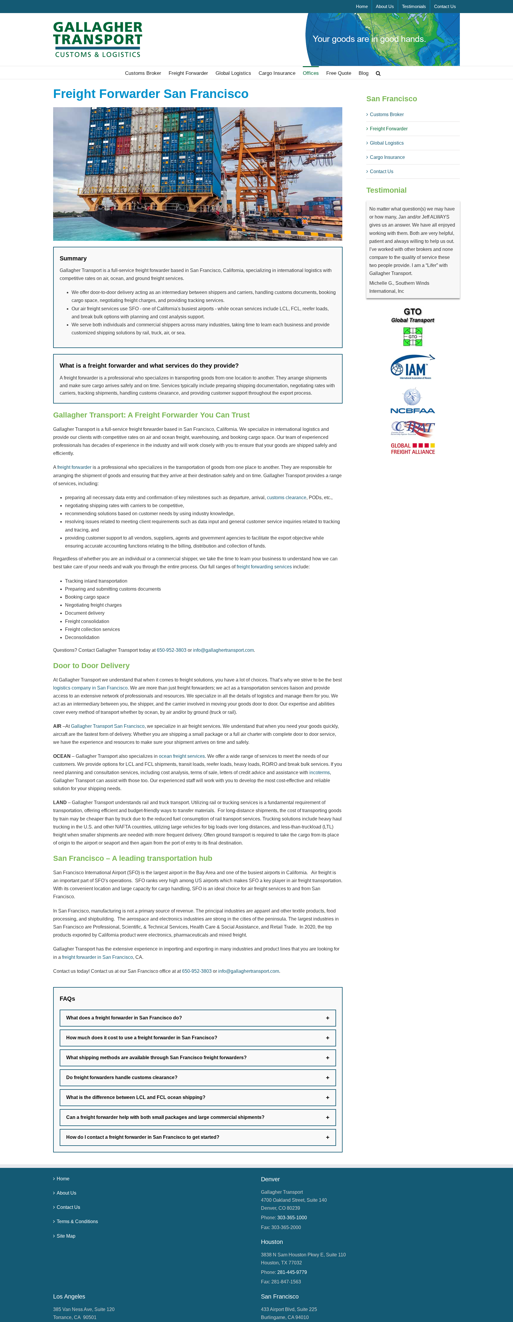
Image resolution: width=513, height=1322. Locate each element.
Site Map (66, 1236)
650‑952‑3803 (171, 650)
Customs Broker (387, 114)
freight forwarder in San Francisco (97, 957)
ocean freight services (182, 756)
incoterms (319, 772)
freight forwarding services (264, 566)
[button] (378, 72)
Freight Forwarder (389, 128)
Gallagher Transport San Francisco (108, 726)
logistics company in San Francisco (90, 687)
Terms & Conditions (77, 1221)
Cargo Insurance (387, 157)
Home (63, 1178)
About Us (66, 1193)
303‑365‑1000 (292, 1217)
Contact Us (381, 171)
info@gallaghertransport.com (223, 650)
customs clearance (286, 497)
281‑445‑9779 (292, 1272)
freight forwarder (74, 467)
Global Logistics (387, 143)
